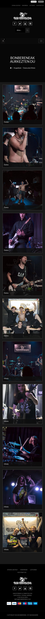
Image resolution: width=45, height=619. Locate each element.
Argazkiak (17, 68)
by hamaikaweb (32, 615)
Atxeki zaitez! (16, 5)
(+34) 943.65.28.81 (22, 597)
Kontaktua (40, 5)
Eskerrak (25, 5)
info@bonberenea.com (22, 599)
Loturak (32, 5)
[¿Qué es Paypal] (9, 603)
